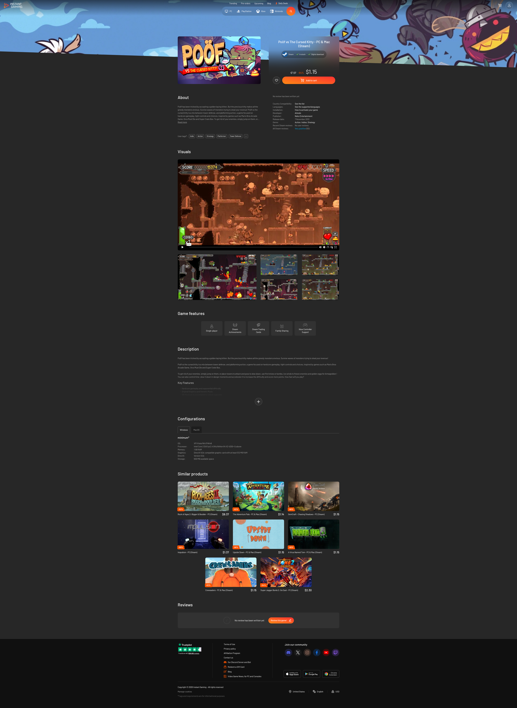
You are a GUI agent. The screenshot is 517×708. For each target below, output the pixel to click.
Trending (233, 3)
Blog (269, 3)
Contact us (228, 657)
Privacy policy (230, 648)
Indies (304, 122)
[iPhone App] (292, 674)
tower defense (235, 136)
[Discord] (288, 652)
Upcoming (258, 3)
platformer (222, 136)
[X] (298, 652)
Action (298, 122)
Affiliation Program (232, 653)
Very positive (300, 128)
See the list (299, 103)
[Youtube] (326, 652)
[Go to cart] (500, 5)
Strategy (311, 122)
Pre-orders (245, 3)
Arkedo (298, 113)
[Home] (13, 5)
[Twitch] (335, 652)
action (200, 136)
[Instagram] (307, 652)
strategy (210, 136)
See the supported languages (307, 107)
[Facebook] (316, 652)
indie (192, 136)
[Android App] (311, 674)
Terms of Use (229, 644)
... (246, 136)
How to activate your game (306, 110)
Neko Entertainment (303, 116)
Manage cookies (185, 691)
